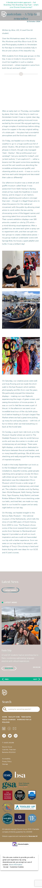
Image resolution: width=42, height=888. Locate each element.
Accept (5, 867)
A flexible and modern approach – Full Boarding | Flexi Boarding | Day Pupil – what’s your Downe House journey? (21, 4)
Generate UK (32, 836)
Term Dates (26, 717)
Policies (6, 722)
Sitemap (5, 764)
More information (15, 864)
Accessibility (6, 759)
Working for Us (24, 720)
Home (4, 717)
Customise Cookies (17, 867)
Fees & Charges (9, 720)
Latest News (10, 590)
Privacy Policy (7, 761)
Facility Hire (14, 717)
